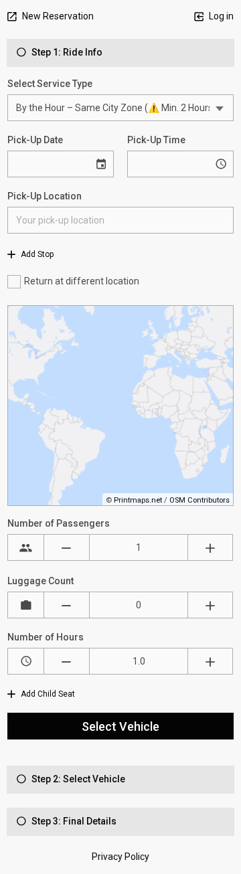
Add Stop (36, 254)
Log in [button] (220, 16)
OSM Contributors (199, 500)
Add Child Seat (47, 694)
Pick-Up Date (35, 140)
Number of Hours (45, 637)
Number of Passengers (58, 523)
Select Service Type (49, 83)
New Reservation (57, 16)
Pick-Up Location (44, 196)
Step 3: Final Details (72, 821)
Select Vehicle (120, 726)
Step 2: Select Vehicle (77, 779)
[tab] (120, 53)
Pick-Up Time (156, 140)
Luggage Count (40, 581)
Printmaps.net (138, 500)
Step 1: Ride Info (65, 52)
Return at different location (81, 281)
